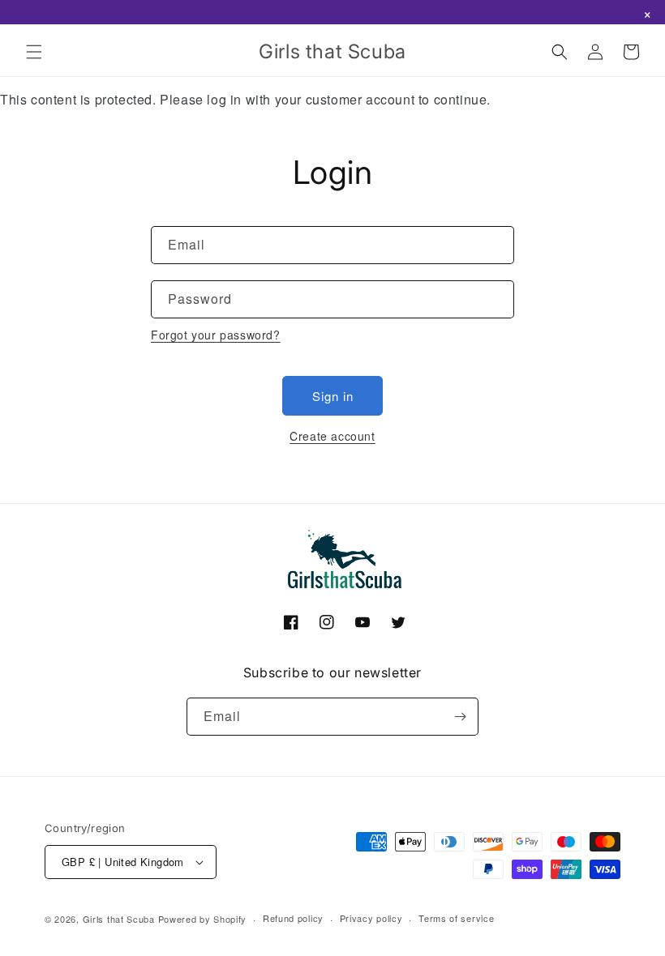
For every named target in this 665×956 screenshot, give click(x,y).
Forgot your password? (216, 334)
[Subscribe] (460, 717)
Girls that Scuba (119, 918)
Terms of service (456, 917)
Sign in (333, 395)
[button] (34, 52)
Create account (332, 436)
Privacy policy (371, 917)
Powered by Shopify (202, 918)
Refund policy (293, 917)
